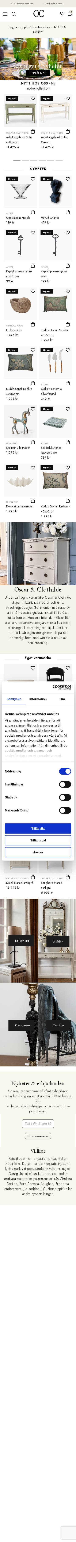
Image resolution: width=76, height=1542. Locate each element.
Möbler (58, 941)
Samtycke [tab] (14, 699)
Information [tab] (38, 699)
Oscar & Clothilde (17, 132)
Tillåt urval (38, 840)
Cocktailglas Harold (18, 218)
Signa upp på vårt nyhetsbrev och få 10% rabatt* (38, 29)
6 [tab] (59, 161)
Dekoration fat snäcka (19, 506)
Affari (9, 213)
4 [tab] (42, 161)
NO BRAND (11, 443)
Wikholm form (14, 325)
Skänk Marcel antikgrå (19, 883)
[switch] (65, 784)
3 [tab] (34, 161)
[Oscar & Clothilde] (38, 14)
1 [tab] (17, 161)
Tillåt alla (38, 828)
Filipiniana (12, 502)
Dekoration (23, 1025)
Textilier (58, 1025)
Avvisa (38, 852)
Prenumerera (38, 1136)
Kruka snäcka (14, 330)
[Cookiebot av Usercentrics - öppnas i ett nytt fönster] (53, 687)
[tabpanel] (20, 122)
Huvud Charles (50, 218)
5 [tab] (50, 161)
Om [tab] (62, 699)
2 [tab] (25, 161)
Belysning (22, 941)
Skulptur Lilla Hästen (18, 448)
